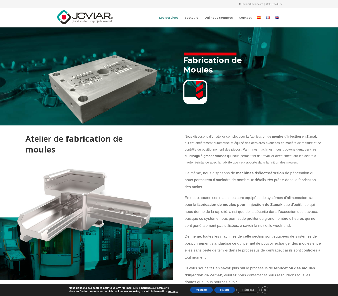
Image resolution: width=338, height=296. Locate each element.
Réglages (248, 290)
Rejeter (224, 290)
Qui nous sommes (218, 17)
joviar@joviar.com (252, 4)
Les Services (169, 17)
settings (173, 291)
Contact (245, 17)
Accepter (201, 290)
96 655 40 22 (275, 4)
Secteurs (191, 17)
